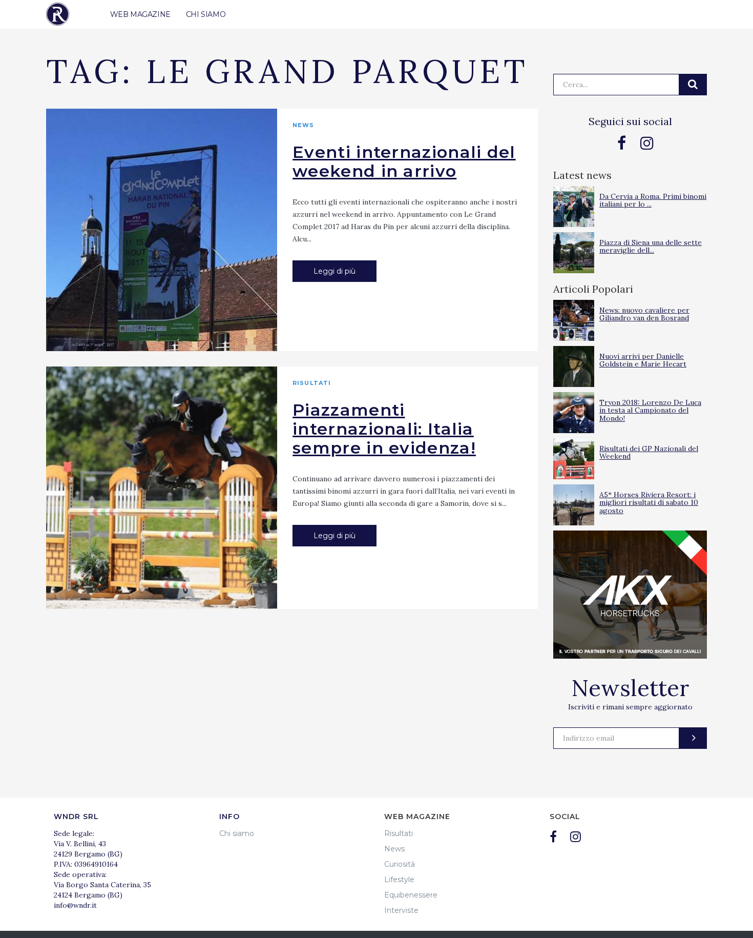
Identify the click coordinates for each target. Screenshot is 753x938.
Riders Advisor (57, 14)
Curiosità (399, 864)
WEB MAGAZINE (140, 14)
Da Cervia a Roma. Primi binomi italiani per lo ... (652, 200)
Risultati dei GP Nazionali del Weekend (648, 452)
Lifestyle (399, 879)
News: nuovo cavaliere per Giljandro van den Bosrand (644, 313)
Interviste (401, 910)
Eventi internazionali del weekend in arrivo (404, 161)
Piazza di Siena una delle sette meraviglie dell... (650, 246)
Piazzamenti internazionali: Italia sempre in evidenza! (384, 429)
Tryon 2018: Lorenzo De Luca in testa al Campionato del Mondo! (650, 410)
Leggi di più (334, 271)
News (303, 125)
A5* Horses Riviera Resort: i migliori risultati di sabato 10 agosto (648, 502)
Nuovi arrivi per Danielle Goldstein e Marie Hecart (642, 360)
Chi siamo (236, 833)
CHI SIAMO (205, 14)
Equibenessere (410, 895)
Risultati (311, 382)
